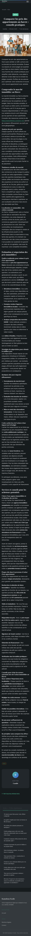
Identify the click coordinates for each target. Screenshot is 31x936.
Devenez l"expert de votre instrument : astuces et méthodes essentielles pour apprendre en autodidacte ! (14, 880)
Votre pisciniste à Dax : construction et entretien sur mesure (14, 857)
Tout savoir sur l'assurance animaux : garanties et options (14, 874)
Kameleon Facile (8, 899)
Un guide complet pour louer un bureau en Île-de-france (15, 820)
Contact (4, 925)
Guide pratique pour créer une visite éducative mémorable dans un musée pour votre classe (15, 833)
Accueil (4, 9)
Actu (8, 9)
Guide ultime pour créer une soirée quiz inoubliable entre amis (14, 868)
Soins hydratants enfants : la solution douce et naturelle (14, 851)
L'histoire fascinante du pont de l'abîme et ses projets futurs (15, 845)
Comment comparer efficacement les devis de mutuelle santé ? (15, 839)
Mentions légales (6, 922)
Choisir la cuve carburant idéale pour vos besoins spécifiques (15, 862)
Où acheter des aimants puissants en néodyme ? (13, 826)
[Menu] (27, 1)
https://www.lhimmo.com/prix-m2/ (13, 121)
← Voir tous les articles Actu (11, 794)
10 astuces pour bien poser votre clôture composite (14, 815)
